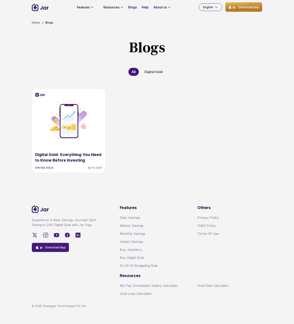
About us (160, 7)
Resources (111, 7)
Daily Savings (130, 218)
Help (145, 7)
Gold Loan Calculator (136, 294)
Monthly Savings (132, 234)
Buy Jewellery (131, 250)
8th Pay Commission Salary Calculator (149, 286)
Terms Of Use (208, 234)
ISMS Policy (206, 226)
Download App (248, 7)
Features (83, 7)
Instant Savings (131, 242)
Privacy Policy (208, 218)
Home (36, 22)
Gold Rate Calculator (213, 286)
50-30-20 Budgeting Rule (139, 266)
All (134, 72)
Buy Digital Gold (132, 258)
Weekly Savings (132, 226)
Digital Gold (153, 72)
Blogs (132, 7)
